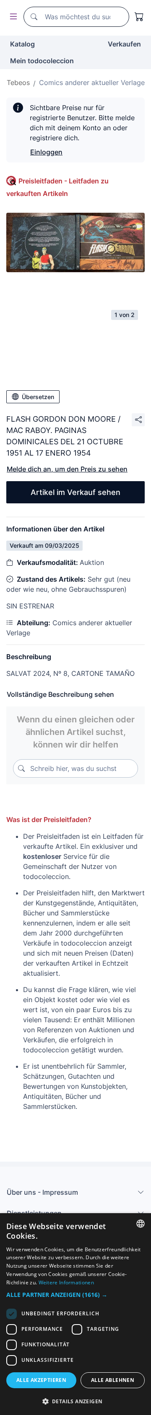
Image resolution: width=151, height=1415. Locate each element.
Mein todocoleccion (42, 61)
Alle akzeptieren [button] (41, 1380)
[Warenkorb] (139, 16)
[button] (75, 1294)
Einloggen (46, 152)
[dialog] (75, 1314)
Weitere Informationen (66, 1282)
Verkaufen (124, 44)
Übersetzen (38, 396)
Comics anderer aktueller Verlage (92, 82)
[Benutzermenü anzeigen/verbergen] (11, 17)
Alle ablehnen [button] (112, 1380)
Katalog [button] (22, 44)
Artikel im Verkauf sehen (75, 492)
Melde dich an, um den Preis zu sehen (67, 469)
